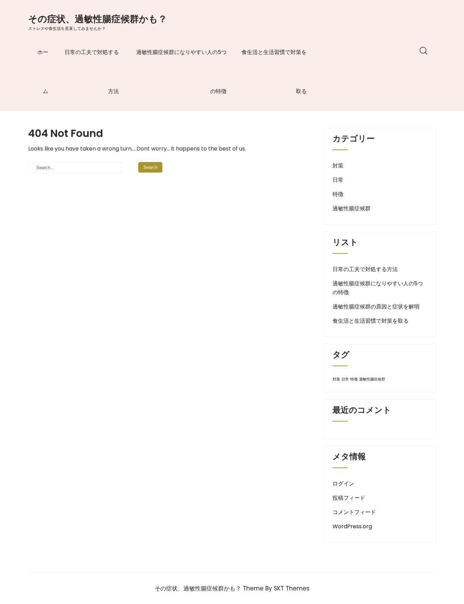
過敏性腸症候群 (352, 208)
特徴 (338, 194)
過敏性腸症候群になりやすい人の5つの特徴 (181, 71)
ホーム (42, 71)
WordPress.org (352, 526)
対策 (338, 166)
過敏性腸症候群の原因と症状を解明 (376, 306)
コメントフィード (354, 512)
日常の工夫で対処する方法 (92, 71)
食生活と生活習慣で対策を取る (274, 71)
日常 (338, 180)
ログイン (343, 483)
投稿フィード (349, 498)
